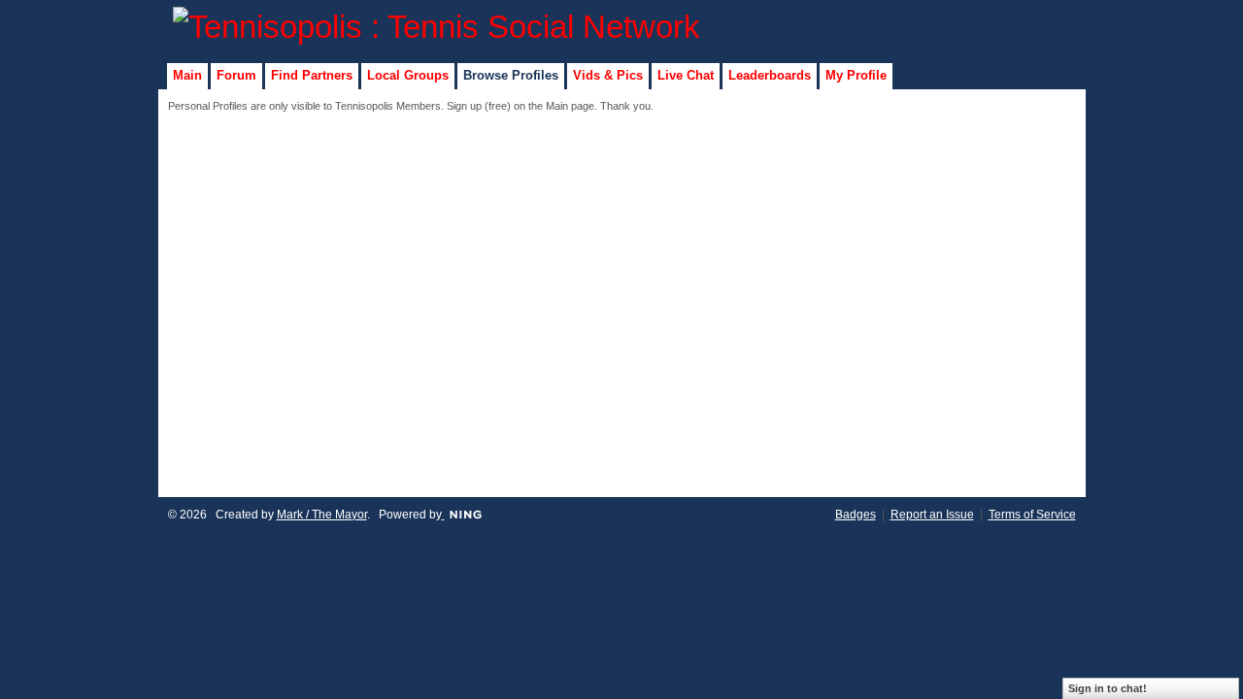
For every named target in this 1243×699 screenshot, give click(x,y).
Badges (855, 514)
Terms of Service (1032, 514)
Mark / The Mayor (322, 514)
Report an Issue (932, 514)
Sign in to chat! (1107, 688)
